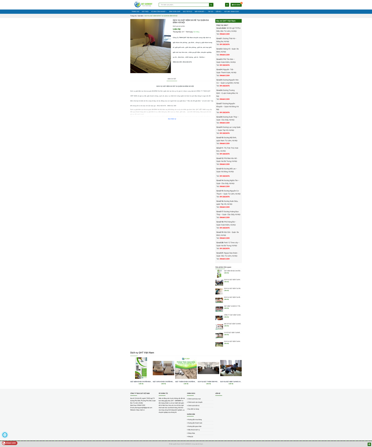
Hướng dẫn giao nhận (195, 426)
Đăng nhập (191, 433)
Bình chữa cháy (174, 11)
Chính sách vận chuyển (195, 402)
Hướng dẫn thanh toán (195, 423)
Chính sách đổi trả (193, 405)
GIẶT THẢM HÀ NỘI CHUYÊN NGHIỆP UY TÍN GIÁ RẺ (191, 381)
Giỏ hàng (237, 5)
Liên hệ (218, 11)
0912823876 (225, 44)
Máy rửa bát (200, 11)
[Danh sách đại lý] (227, 5)
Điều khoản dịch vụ (194, 430)
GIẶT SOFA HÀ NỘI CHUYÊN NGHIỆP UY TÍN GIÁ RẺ (169, 381)
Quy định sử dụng (193, 409)
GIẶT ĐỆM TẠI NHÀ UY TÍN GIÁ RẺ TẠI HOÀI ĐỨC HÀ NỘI (241, 306)
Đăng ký (190, 436)
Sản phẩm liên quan (223, 267)
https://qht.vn (140, 410)
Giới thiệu (145, 11)
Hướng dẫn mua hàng (195, 419)
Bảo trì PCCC (187, 11)
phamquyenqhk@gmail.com (143, 407)
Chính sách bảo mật (194, 399)
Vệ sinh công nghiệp (158, 11)
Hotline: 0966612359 (231, 11)
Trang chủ (135, 11)
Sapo (201, 444)
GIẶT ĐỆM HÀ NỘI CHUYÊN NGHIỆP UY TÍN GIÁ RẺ (239, 271)
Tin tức (210, 11)
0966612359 (225, 34)
